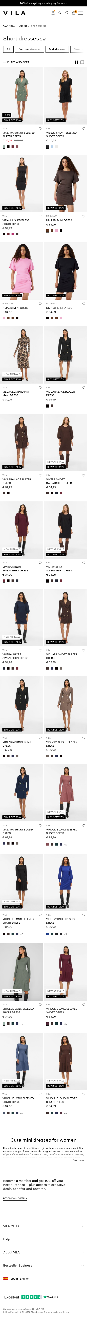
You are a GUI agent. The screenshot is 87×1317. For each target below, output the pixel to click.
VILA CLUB (11, 1226)
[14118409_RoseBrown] (17, 147)
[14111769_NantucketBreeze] (52, 147)
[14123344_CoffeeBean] (52, 406)
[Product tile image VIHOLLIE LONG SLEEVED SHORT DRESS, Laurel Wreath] (21, 971)
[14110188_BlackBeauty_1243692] (61, 934)
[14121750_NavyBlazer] (61, 845)
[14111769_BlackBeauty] (47, 147)
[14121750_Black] (4, 934)
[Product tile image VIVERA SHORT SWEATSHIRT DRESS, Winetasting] (21, 530)
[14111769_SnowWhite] (56, 147)
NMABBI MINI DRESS (59, 220)
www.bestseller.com (60, 1312)
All (8, 49)
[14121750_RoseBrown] (47, 845)
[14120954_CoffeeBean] (17, 234)
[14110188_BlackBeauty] (56, 934)
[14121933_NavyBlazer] (52, 668)
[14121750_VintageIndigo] (4, 1113)
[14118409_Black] (8, 147)
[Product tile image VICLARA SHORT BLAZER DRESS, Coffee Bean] (65, 617)
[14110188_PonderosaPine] (52, 934)
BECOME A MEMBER (14, 1198)
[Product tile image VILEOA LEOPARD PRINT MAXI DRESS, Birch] (21, 355)
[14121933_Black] (56, 668)
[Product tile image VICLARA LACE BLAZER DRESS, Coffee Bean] (21, 442)
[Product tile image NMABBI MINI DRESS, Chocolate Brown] (65, 183)
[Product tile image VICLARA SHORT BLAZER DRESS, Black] (21, 705)
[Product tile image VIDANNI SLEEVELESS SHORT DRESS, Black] (21, 183)
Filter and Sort (18, 62)
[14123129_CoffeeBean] (47, 493)
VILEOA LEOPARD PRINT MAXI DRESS (17, 393)
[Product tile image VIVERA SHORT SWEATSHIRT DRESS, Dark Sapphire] (21, 617)
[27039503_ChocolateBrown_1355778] (47, 231)
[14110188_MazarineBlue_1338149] (47, 934)
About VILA (11, 1252)
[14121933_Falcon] (61, 668)
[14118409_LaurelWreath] (4, 147)
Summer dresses (29, 49)
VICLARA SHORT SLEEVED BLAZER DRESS (18, 134)
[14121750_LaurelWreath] (4, 1024)
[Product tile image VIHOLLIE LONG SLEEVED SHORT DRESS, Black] (21, 882)
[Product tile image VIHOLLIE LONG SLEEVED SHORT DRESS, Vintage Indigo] (21, 1061)
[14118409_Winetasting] (13, 147)
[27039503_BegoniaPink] (56, 231)
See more (78, 1160)
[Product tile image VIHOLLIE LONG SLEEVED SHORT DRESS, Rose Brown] (65, 792)
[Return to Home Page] (14, 12)
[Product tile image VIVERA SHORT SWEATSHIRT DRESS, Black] (65, 530)
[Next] (3, 99)
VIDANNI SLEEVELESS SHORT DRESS (15, 222)
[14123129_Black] (52, 493)
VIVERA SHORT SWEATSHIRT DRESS (59, 481)
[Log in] (53, 13)
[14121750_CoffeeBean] (52, 845)
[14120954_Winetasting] (8, 234)
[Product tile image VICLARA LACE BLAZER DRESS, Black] (65, 355)
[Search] (60, 13)
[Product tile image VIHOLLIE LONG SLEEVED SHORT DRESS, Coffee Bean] (65, 1061)
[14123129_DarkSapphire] (56, 493)
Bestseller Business (17, 1265)
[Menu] (80, 13)
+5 (65, 844)
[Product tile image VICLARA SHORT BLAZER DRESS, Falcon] (65, 705)
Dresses (22, 25)
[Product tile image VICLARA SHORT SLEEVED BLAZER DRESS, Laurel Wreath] (21, 95)
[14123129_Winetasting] (61, 493)
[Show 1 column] (82, 62)
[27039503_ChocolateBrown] (52, 231)
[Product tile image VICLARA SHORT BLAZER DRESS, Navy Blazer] (21, 792)
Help (6, 1239)
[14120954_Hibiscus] (13, 234)
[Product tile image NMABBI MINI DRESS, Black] (65, 271)
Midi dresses (57, 49)
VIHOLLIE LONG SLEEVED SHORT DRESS (61, 831)
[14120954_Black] (4, 234)
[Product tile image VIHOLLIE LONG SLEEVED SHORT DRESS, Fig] (65, 971)
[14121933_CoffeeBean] (47, 668)
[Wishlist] (67, 13)
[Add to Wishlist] (40, 128)
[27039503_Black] (61, 231)
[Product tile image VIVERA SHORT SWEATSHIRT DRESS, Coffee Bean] (65, 442)
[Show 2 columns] (76, 62)
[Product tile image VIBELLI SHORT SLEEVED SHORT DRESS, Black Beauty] (65, 95)
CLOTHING (9, 25)
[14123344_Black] (47, 406)
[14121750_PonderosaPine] (56, 845)
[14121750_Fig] (47, 1024)
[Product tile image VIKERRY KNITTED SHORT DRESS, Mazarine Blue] (65, 882)
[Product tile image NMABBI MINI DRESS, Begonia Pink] (21, 271)
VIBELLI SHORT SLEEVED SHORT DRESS (61, 134)
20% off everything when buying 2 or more (43, 3)
